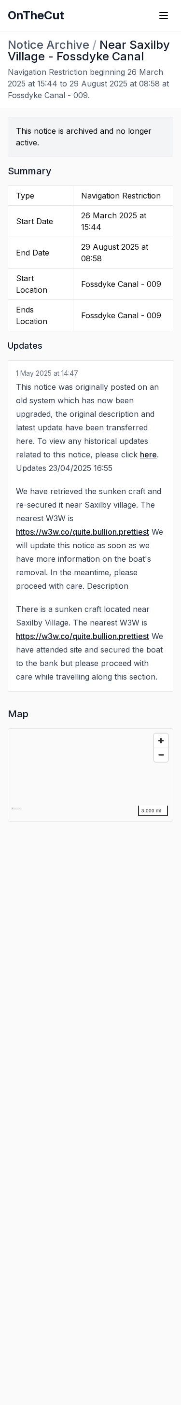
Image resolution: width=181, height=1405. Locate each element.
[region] (91, 775)
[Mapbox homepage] (16, 812)
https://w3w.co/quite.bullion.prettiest (82, 532)
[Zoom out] (161, 755)
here (148, 454)
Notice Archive (48, 45)
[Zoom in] (161, 741)
